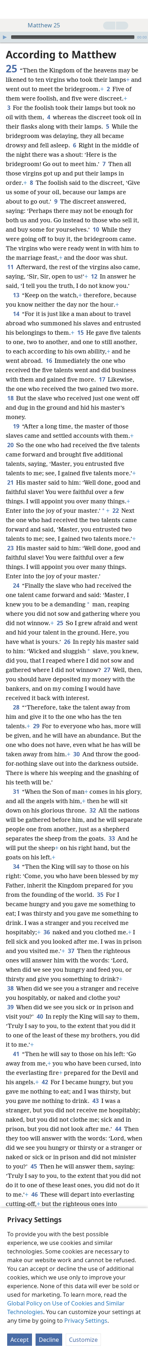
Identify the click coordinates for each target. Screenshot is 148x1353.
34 (16, 867)
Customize (83, 1340)
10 (96, 229)
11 (11, 267)
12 (94, 276)
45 (34, 1166)
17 (102, 379)
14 (16, 314)
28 (16, 707)
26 (67, 642)
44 (118, 1129)
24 (16, 585)
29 (37, 726)
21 (11, 482)
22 (116, 511)
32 (93, 810)
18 (11, 398)
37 (71, 951)
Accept (19, 1340)
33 (112, 838)
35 (101, 895)
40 (40, 1016)
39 (11, 1007)
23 (11, 548)
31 (16, 792)
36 (47, 932)
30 (77, 754)
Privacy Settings (85, 1321)
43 (96, 1101)
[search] (139, 9)
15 (81, 333)
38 (11, 988)
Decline (49, 1340)
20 (11, 445)
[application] (74, 37)
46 (35, 1194)
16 (49, 361)
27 (107, 670)
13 (16, 295)
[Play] (5, 37)
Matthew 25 (44, 25)
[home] (10, 9)
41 (16, 1054)
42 (45, 1082)
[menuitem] (10, 9)
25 (60, 623)
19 (16, 426)
